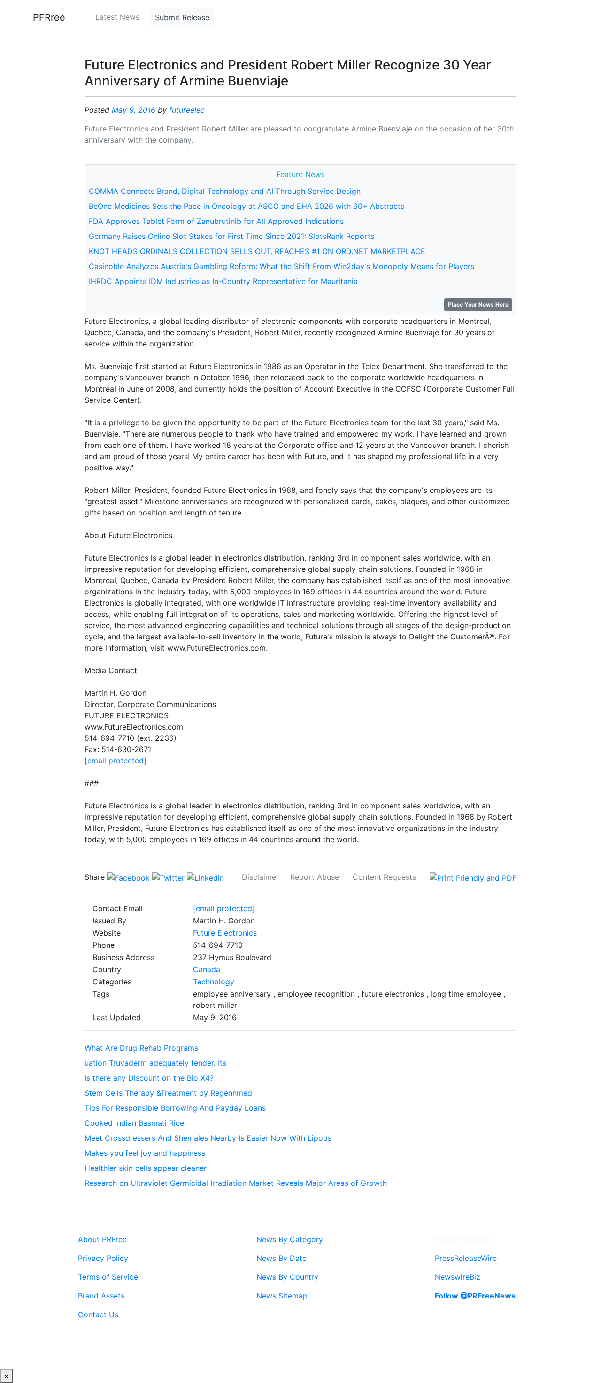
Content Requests (384, 877)
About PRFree (102, 1239)
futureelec (187, 110)
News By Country (287, 1277)
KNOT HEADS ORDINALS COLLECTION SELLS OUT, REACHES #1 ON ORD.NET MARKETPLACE (257, 251)
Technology (213, 981)
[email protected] (115, 760)
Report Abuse (314, 877)
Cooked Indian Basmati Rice (134, 1123)
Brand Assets (101, 1295)
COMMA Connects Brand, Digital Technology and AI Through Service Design (225, 191)
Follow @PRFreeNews (475, 1295)
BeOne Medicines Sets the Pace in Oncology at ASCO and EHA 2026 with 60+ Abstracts (246, 206)
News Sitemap (282, 1295)
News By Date (281, 1258)
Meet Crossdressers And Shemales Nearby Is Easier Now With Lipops (208, 1138)
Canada (206, 969)
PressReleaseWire (466, 1258)
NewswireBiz (457, 1277)
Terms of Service (108, 1277)
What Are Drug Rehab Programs (141, 1048)
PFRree (49, 17)
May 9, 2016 (133, 110)
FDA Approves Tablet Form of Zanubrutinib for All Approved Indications (216, 221)
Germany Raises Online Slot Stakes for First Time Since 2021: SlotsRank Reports (231, 236)
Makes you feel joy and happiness (145, 1153)
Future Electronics (225, 932)
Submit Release (182, 17)
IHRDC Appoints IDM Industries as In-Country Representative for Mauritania (223, 281)
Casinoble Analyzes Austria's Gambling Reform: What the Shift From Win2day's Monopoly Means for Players (281, 266)
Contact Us (98, 1314)
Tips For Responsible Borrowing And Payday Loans (175, 1108)
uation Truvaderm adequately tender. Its (155, 1063)
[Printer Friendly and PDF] (473, 877)
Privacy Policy (103, 1258)
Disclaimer (260, 877)
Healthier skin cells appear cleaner (146, 1168)
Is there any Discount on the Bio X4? (149, 1078)
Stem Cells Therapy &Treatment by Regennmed (168, 1093)
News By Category (289, 1239)
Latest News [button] (117, 17)
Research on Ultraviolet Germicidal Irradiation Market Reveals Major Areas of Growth (236, 1183)
